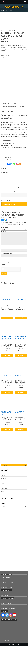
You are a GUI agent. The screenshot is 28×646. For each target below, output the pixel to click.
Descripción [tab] (5, 103)
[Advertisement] (14, 87)
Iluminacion (4, 480)
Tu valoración (5, 231)
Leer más (7, 318)
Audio (2, 491)
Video (2, 483)
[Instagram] (17, 164)
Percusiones (4, 486)
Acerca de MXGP (5, 577)
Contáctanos (5, 601)
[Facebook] (8, 164)
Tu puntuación (5, 227)
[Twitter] (11, 164)
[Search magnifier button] (26, 465)
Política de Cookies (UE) (7, 587)
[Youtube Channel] (14, 615)
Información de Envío (7, 606)
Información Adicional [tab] (9, 106)
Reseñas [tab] (21, 106)
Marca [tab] (14, 103)
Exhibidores (4, 488)
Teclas (3, 475)
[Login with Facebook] (2, 220)
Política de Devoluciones (8, 608)
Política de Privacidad (7, 580)
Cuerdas (3, 473)
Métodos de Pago (6, 603)
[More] (19, 164)
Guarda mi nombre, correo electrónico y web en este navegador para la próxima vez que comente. (13, 262)
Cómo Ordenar (5, 593)
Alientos (8, 57)
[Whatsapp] (14, 164)
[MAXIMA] (6, 64)
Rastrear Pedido (5, 595)
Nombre (3, 247)
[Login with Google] (5, 220)
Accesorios (4, 493)
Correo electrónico (6, 253)
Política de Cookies (6, 585)
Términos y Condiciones (7, 582)
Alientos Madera (15, 57)
